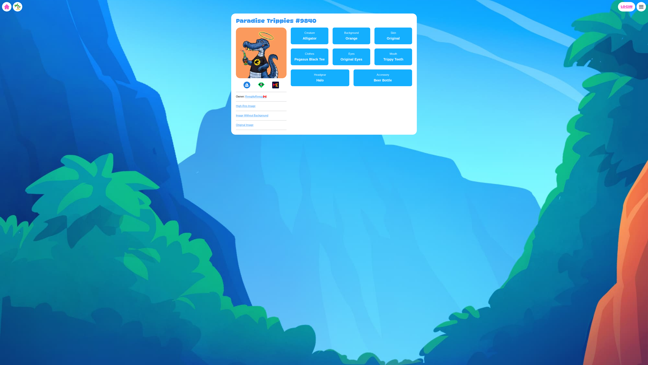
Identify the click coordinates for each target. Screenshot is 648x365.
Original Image (244, 125)
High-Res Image (245, 106)
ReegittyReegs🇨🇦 (255, 96)
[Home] (6, 6)
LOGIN (626, 7)
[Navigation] (641, 6)
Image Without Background (252, 115)
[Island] (17, 6)
